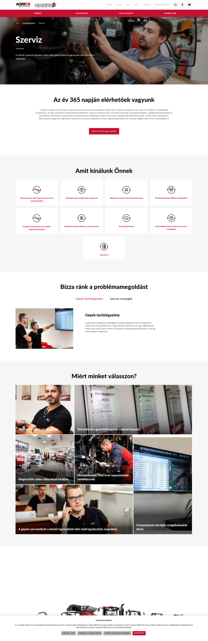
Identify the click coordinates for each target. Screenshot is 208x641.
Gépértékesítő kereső (161, 5)
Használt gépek (170, 14)
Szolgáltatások (82, 14)
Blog (121, 5)
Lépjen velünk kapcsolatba (104, 133)
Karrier (131, 5)
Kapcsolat (142, 5)
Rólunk (111, 5)
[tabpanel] (86, 335)
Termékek (37, 14)
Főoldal (101, 5)
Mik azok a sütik (69, 633)
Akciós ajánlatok (126, 14)
